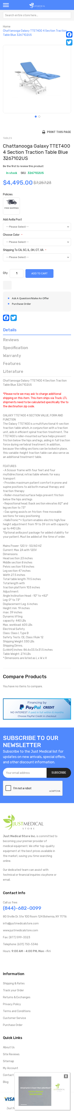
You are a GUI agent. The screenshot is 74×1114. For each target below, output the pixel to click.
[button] (35, 116)
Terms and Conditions (17, 1011)
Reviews (11, 339)
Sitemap (8, 1061)
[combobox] (37, 15)
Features (12, 363)
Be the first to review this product (23, 166)
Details (10, 330)
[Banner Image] (37, 708)
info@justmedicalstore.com (21, 923)
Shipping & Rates (14, 983)
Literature (13, 371)
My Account (10, 1068)
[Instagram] (23, 959)
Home (6, 26)
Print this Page (58, 132)
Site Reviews (11, 1054)
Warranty (12, 355)
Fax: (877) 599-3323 (16, 937)
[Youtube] (11, 959)
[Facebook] (69, 34)
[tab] (37, 331)
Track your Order (13, 990)
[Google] (36, 959)
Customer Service (14, 1018)
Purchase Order (12, 1025)
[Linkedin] (30, 959)
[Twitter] (69, 42)
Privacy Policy (12, 1004)
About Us (9, 1047)
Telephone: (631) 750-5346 (20, 944)
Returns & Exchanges (16, 997)
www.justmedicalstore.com (20, 930)
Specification (15, 347)
